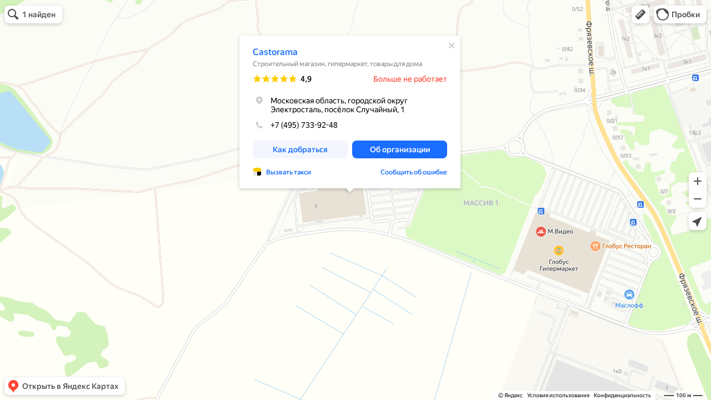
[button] (640, 14)
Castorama (275, 52)
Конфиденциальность (622, 395)
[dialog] (349, 112)
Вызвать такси (288, 172)
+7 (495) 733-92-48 (304, 125)
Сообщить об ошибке (413, 172)
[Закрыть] (451, 45)
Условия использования (558, 395)
